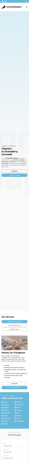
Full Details (14, 383)
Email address (6, 449)
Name (4, 443)
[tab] (14, 321)
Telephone (6, 455)
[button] (26, 7)
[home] (12, 7)
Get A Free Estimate (14, 175)
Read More (14, 171)
